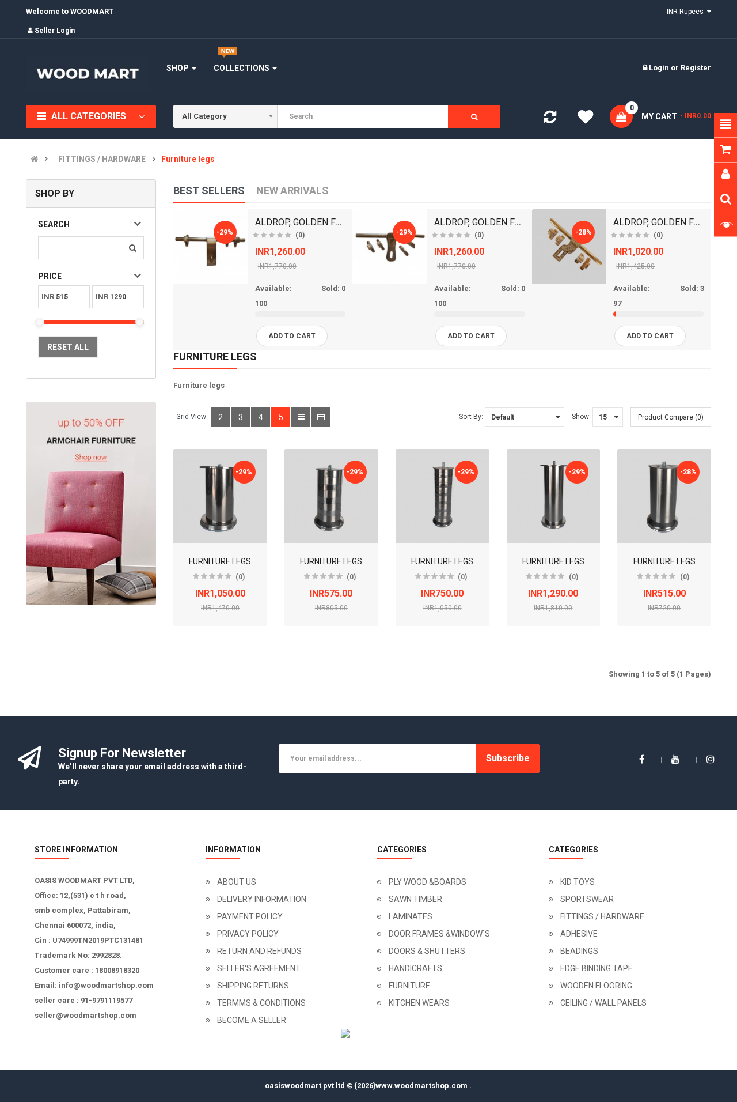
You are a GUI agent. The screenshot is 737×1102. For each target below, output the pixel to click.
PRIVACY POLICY (248, 933)
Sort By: (471, 417)
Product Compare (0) (671, 417)
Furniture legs (188, 159)
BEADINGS (579, 951)
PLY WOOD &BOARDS (427, 881)
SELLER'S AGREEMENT (259, 968)
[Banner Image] (91, 503)
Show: (581, 417)
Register (696, 67)
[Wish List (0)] (585, 119)
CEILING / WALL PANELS (603, 1002)
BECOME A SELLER (251, 1020)
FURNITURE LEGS (220, 561)
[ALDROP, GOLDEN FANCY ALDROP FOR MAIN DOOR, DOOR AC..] (210, 246)
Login (660, 67)
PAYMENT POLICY (250, 916)
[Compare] (550, 119)
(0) (300, 235)
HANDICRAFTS (415, 968)
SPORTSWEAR (587, 899)
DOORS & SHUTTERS (427, 951)
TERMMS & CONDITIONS (261, 1002)
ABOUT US (236, 881)
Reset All (68, 347)
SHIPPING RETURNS (253, 985)
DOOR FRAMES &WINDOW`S (439, 933)
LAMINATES (410, 916)
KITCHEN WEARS (419, 1002)
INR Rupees (687, 11)
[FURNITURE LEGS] (220, 496)
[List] (300, 417)
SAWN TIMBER (415, 899)
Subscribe (508, 758)
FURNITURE (409, 985)
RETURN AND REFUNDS (259, 951)
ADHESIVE (579, 933)
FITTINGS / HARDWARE (102, 159)
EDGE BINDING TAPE (596, 968)
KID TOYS (577, 881)
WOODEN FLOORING (596, 985)
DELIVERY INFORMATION (261, 899)
